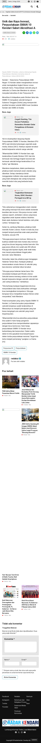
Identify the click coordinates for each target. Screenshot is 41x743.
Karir (28, 703)
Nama (7, 660)
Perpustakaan (21, 348)
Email (24, 660)
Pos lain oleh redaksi (18, 361)
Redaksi (17, 696)
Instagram (5, 700)
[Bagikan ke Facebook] (27, 33)
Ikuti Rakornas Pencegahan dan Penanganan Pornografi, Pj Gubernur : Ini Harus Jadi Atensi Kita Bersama (9, 606)
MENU (4, 1)
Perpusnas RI (8, 348)
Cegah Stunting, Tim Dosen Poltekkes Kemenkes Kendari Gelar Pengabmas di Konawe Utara (25, 124)
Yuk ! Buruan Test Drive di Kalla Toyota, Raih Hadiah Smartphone (10, 577)
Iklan (28, 700)
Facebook (5, 696)
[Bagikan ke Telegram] (37, 33)
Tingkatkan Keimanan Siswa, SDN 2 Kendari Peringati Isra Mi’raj (24, 195)
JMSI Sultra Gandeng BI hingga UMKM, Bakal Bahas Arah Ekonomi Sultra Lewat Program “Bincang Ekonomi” (30, 428)
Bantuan (29, 696)
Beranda (5, 15)
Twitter (4, 703)
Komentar (9, 639)
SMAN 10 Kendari (9, 352)
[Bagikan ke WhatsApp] (34, 33)
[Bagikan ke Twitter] (30, 33)
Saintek (13, 15)
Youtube (5, 707)
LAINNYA (34, 740)
